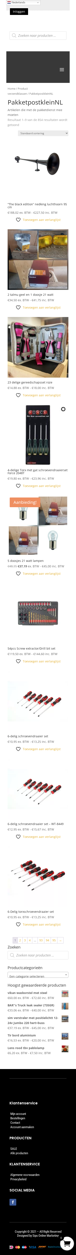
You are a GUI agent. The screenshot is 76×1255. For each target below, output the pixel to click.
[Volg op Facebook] (13, 1202)
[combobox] (38, 975)
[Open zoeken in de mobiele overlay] (38, 35)
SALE (13, 1149)
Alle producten (19, 1153)
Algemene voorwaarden (24, 1175)
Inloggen (19, 11)
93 (41, 940)
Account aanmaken (22, 1127)
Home (11, 88)
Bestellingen (17, 1118)
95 (54, 940)
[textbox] (38, 976)
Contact (15, 1123)
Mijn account (18, 1114)
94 (47, 940)
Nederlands (18, 2)
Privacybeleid (18, 1179)
